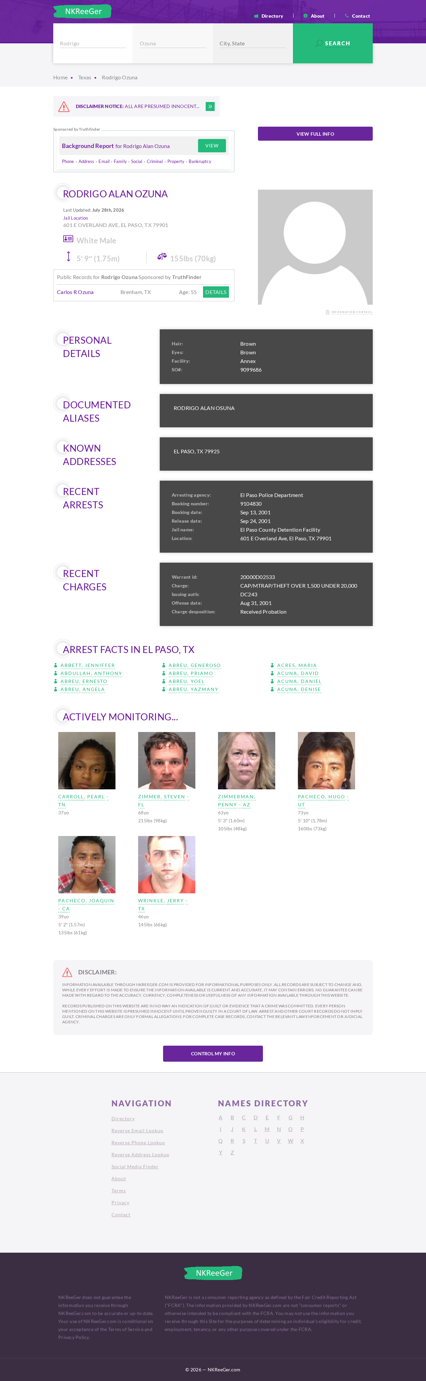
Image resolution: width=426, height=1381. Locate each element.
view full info (315, 134)
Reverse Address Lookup (140, 1154)
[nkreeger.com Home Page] (82, 11)
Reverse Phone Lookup (138, 1142)
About (317, 16)
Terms (118, 1190)
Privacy (120, 1202)
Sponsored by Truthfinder (76, 129)
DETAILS (215, 292)
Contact (361, 16)
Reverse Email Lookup (137, 1130)
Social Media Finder (135, 1166)
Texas (84, 77)
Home (60, 77)
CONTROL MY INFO (213, 1053)
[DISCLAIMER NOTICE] (210, 106)
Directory (272, 16)
